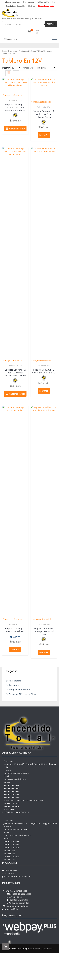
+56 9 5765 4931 (11, 785)
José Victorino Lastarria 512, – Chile (30, 823)
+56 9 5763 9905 (11, 806)
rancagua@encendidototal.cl (17, 835)
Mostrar (6, 67)
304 (35, 800)
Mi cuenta (9, 39)
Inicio (4, 51)
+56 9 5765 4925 (11, 791)
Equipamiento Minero (19, 689)
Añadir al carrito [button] (17, 128)
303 (30, 800)
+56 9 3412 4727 (11, 794)
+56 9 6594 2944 (11, 788)
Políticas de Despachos (46, 2)
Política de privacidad (18, 903)
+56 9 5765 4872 (11, 797)
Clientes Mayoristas (12, 2)
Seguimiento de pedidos (15, 6)
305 (41, 800)
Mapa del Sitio (11, 909)
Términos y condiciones (15, 890)
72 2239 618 (9, 850)
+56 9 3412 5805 (11, 847)
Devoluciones (28, 2)
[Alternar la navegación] (54, 39)
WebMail (48, 948)
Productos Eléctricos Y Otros (31, 51)
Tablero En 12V (15, 100)
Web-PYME (35, 948)
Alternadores (15, 680)
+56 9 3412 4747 (11, 844)
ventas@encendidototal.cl (16, 779)
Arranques (14, 685)
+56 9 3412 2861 (11, 841)
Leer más (43, 135)
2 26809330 (9, 809)
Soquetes (48, 51)
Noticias (31, 6)
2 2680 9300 (9, 800)
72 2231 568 (9, 853)
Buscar (51, 24)
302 (24, 800)
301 (19, 800)
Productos (12, 51)
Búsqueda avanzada (46, 6)
